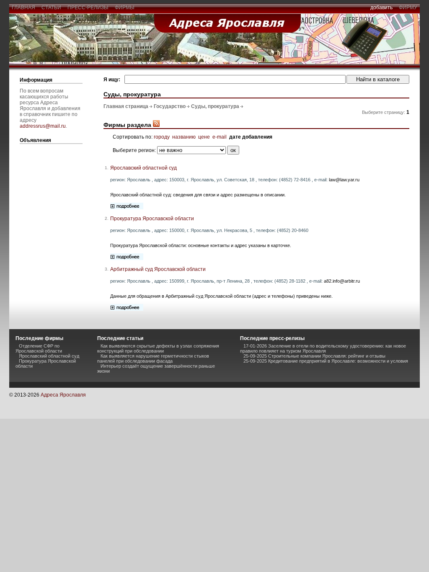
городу (162, 137)
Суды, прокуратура (215, 106)
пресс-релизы (88, 7)
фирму (408, 7)
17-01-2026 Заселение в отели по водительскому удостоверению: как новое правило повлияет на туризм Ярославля (323, 348)
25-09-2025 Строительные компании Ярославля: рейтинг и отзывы (314, 355)
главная (23, 7)
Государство (170, 106)
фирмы (124, 7)
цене (204, 137)
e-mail (219, 137)
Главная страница (125, 106)
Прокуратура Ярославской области (152, 219)
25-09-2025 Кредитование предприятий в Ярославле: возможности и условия (325, 360)
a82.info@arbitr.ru (342, 280)
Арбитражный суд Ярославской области (158, 269)
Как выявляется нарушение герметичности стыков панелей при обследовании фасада (153, 358)
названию (184, 137)
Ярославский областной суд (143, 168)
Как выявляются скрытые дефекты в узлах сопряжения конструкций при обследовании (158, 348)
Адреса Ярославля (63, 395)
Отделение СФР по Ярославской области (39, 348)
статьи (51, 7)
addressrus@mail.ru (43, 126)
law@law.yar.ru (344, 179)
